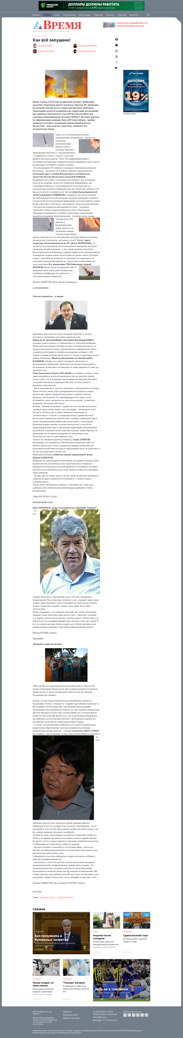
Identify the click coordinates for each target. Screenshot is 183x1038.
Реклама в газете (70, 1015)
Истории (47, 15)
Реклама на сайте (129, 114)
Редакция (98, 15)
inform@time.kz (99, 1017)
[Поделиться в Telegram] (117, 45)
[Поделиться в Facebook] (117, 39)
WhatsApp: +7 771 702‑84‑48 (105, 1020)
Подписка (122, 15)
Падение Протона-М (47, 897)
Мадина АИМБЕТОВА (87, 45)
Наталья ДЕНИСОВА (87, 51)
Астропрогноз (69, 15)
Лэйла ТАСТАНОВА (46, 51)
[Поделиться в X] (117, 56)
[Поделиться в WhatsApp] (117, 51)
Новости (36, 15)
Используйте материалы (43, 1018)
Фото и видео (85, 15)
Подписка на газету (71, 1018)
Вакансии (134, 15)
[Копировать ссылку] (117, 62)
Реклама (110, 15)
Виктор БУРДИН (45, 45)
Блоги (57, 15)
